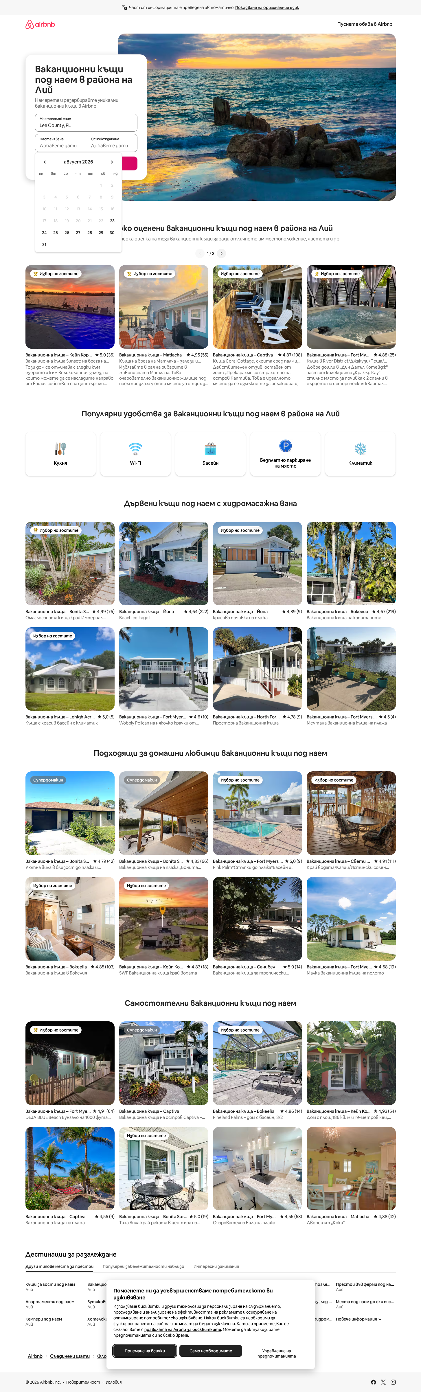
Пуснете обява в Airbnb (364, 24)
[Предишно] (200, 253)
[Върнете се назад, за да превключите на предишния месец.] (45, 162)
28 (89, 232)
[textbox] (61, 145)
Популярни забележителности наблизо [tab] (143, 1266)
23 (112, 220)
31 (44, 244)
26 (67, 232)
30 (112, 232)
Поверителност (83, 1382)
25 (55, 232)
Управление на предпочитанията (276, 1353)
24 (44, 232)
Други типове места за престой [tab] (59, 1266)
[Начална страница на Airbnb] (40, 24)
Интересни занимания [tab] (216, 1266)
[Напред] (221, 253)
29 (101, 232)
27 (78, 232)
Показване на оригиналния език (267, 7)
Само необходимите (210, 1351)
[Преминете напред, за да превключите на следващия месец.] (111, 162)
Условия (114, 1382)
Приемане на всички (144, 1351)
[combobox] (86, 125)
